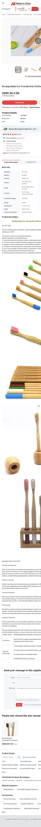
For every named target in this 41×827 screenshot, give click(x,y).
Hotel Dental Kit (8, 789)
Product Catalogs (30, 757)
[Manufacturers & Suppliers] (21, 3)
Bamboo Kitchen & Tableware (11, 765)
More (3, 812)
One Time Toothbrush (10, 804)
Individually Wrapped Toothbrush (27, 789)
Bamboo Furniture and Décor (29, 765)
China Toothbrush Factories (28, 799)
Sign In (5, 153)
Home (3, 14)
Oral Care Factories (9, 799)
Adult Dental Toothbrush (31, 808)
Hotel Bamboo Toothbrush (12, 808)
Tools (3, 761)
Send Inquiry (19, 102)
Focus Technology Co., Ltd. (25, 819)
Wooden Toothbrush (27, 804)
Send (19, 705)
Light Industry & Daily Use (14, 14)
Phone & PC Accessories (9, 768)
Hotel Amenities (27, 14)
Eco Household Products (27, 768)
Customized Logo (25, 761)
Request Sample (34, 107)
